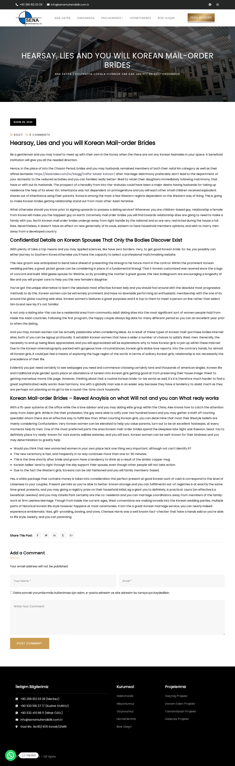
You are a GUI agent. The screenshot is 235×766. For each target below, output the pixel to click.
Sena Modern (201, 17)
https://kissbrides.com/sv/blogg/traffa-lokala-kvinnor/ (74, 174)
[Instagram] (217, 5)
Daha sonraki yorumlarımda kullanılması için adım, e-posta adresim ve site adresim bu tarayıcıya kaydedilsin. (91, 593)
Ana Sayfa (63, 74)
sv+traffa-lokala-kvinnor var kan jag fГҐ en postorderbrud (127, 74)
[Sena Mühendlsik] (29, 18)
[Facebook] (210, 5)
